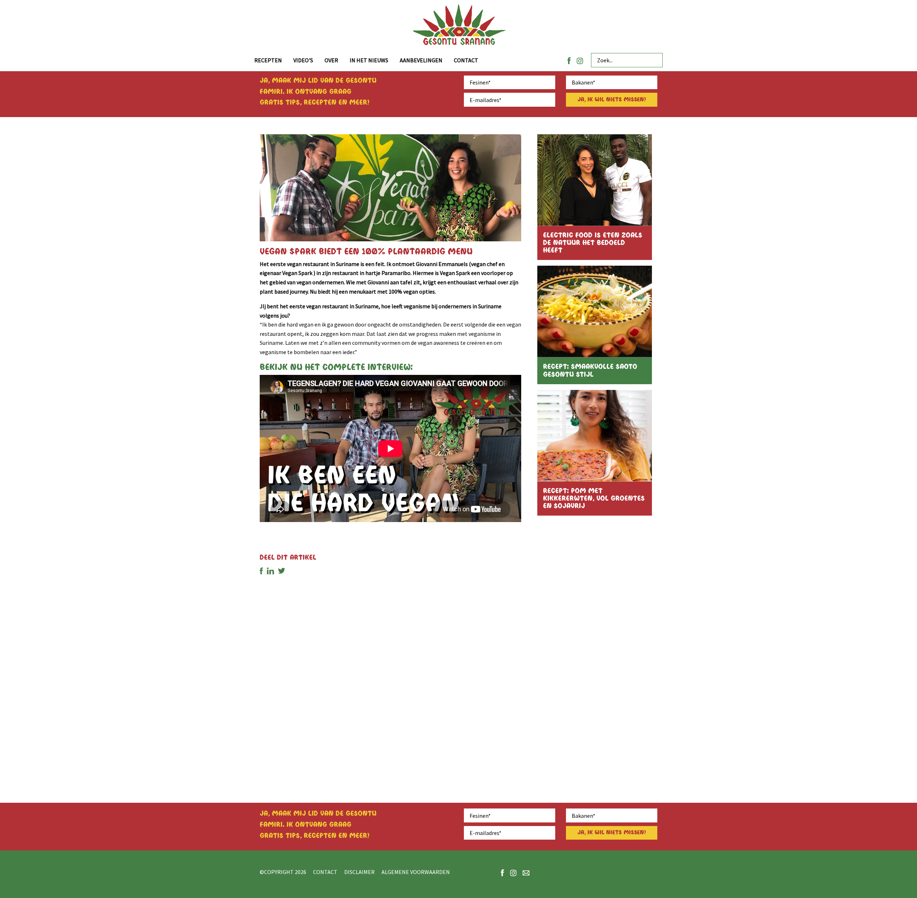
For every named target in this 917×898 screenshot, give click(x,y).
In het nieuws (369, 60)
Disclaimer (359, 871)
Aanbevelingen (421, 60)
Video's (303, 60)
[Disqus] (390, 683)
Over (331, 60)
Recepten (268, 60)
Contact (466, 60)
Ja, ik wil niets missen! (611, 99)
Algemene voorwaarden (415, 871)
